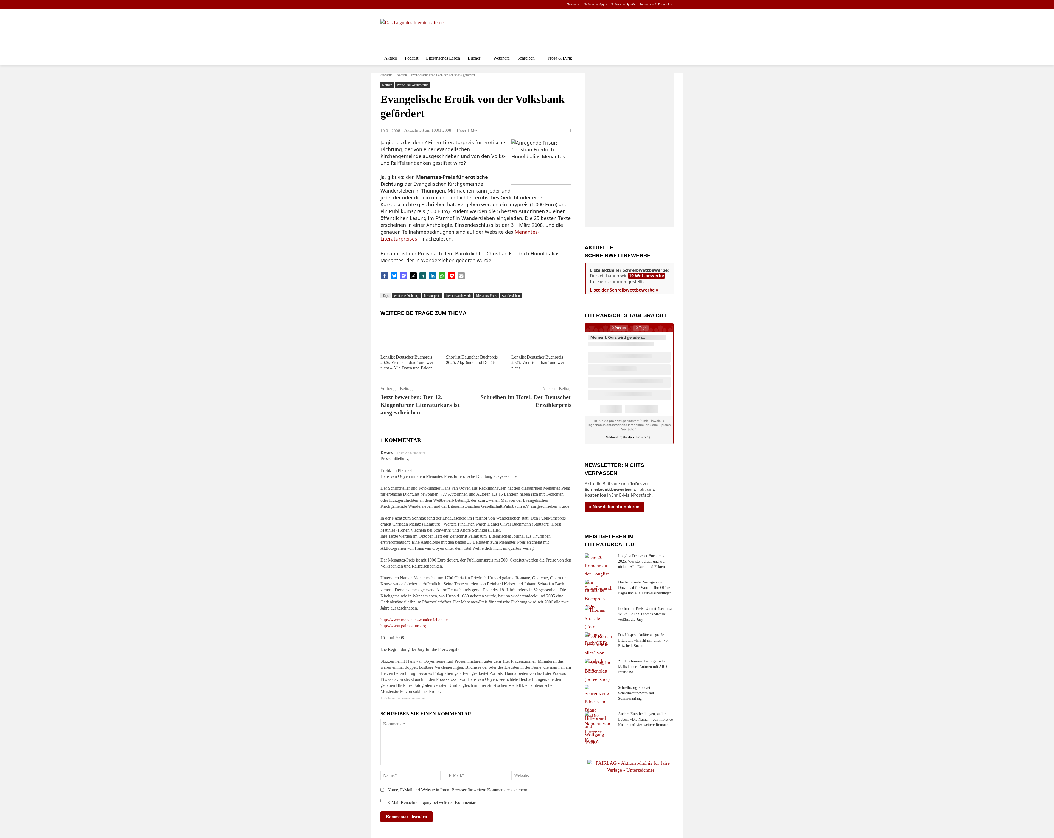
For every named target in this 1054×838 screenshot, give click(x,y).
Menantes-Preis (486, 296)
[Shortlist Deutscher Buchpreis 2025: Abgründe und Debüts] (476, 336)
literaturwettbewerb (458, 296)
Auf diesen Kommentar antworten (402, 698)
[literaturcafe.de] (420, 31)
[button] (667, 58)
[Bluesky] (427, 4)
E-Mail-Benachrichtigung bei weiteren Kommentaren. (433, 802)
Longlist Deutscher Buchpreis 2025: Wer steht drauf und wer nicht (537, 362)
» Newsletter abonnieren (614, 506)
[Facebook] (384, 4)
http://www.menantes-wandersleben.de (414, 619)
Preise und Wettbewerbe (412, 85)
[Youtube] (401, 4)
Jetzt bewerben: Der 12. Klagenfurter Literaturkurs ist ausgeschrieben (419, 405)
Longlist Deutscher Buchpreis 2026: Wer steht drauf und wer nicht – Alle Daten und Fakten (406, 362)
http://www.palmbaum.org (403, 625)
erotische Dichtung (406, 296)
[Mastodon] (436, 4)
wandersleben (511, 296)
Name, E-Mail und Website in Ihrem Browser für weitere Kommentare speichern (457, 790)
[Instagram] (393, 4)
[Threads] (418, 4)
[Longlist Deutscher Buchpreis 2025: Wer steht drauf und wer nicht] (541, 336)
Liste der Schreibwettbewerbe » (624, 290)
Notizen (402, 75)
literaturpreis (432, 296)
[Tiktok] (410, 4)
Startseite (386, 75)
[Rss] (444, 4)
